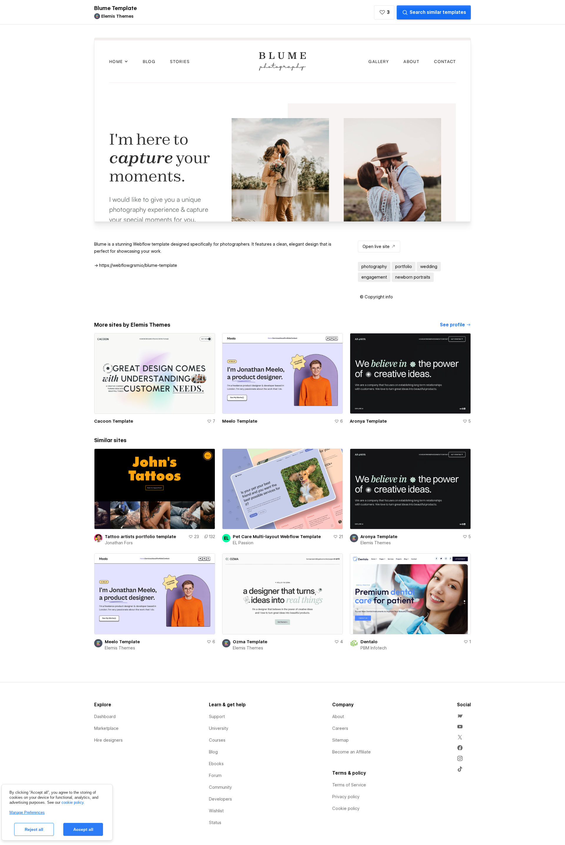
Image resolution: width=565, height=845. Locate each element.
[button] (123, 9)
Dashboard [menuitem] (105, 755)
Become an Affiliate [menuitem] (351, 790)
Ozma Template (250, 680)
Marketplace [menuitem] (106, 767)
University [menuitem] (218, 767)
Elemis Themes (375, 582)
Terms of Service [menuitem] (349, 823)
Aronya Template (368, 460)
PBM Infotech (373, 686)
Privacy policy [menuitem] (346, 835)
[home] (100, 9)
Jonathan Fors (119, 582)
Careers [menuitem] (340, 767)
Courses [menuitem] (217, 779)
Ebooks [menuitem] (216, 802)
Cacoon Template (113, 460)
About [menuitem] (338, 755)
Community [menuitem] (220, 826)
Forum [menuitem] (215, 814)
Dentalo (369, 680)
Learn (182, 9)
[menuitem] (460, 755)
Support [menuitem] (217, 755)
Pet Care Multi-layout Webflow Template (277, 575)
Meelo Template (239, 460)
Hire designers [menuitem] (108, 779)
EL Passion (243, 582)
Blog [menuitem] (213, 790)
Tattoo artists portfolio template (140, 575)
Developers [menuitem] (220, 838)
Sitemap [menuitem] (340, 779)
